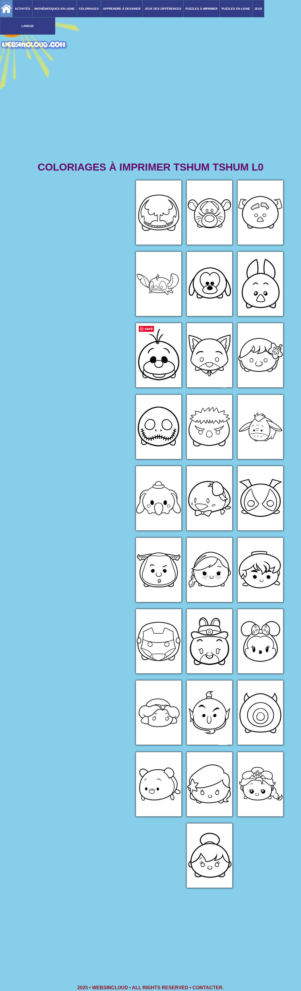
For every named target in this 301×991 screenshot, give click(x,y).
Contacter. (208, 987)
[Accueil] (6, 9)
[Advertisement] (150, 114)
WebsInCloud (110, 987)
